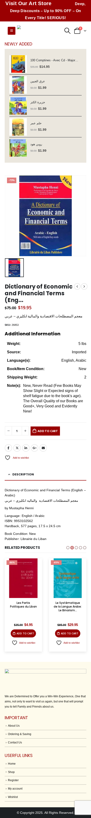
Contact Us (15, 742)
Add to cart (48, 431)
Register (13, 780)
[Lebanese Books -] (40, 30)
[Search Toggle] (67, 31)
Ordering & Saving (19, 734)
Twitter (17, 448)
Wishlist (13, 796)
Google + (34, 448)
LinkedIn (26, 448)
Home (12, 763)
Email (43, 448)
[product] (18, 64)
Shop (11, 771)
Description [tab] (23, 474)
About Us (14, 725)
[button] (68, 547)
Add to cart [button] (25, 633)
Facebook (8, 448)
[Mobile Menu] (11, 31)
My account (15, 788)
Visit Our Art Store (28, 3)
